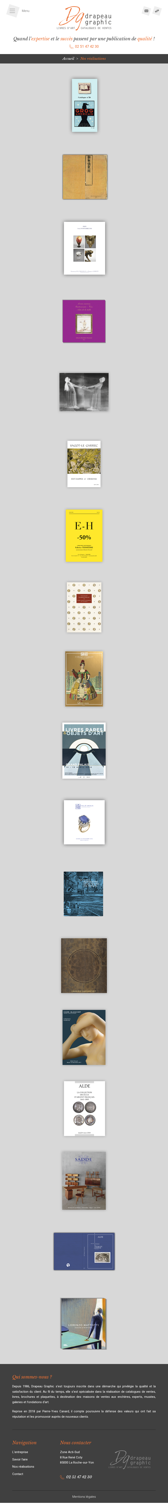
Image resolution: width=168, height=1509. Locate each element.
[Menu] (19, 11)
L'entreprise (20, 1452)
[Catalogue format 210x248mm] (84, 999)
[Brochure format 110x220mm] (84, 139)
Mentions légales (84, 1497)
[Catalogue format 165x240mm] (84, 640)
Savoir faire (20, 1459)
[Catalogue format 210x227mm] (84, 855)
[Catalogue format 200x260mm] (84, 784)
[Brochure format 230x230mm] (84, 354)
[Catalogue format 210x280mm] (84, 1142)
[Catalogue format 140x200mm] (84, 497)
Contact (17, 1474)
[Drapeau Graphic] (84, 18)
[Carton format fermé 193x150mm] (84, 425)
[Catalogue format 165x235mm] (84, 569)
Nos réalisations (23, 1466)
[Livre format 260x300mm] (84, 1357)
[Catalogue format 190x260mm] (84, 712)
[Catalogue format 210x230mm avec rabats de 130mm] (84, 927)
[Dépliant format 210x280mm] (84, 1214)
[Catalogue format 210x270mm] (84, 1070)
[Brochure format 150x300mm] (84, 210)
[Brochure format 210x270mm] (84, 282)
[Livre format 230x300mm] (84, 1286)
